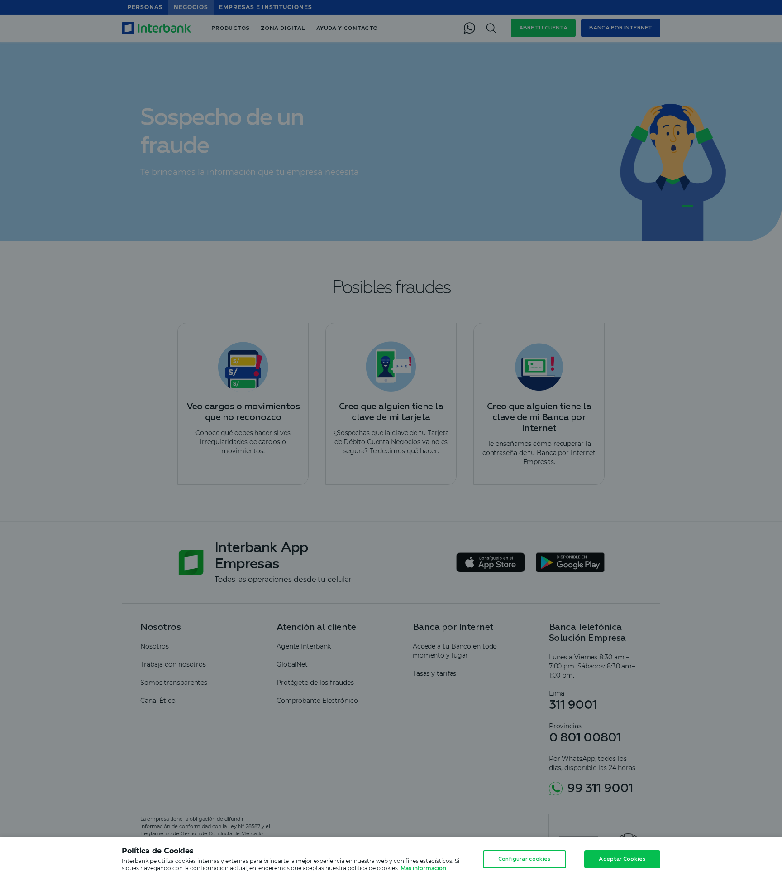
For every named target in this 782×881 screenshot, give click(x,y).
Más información (423, 868)
